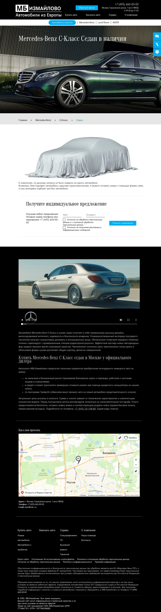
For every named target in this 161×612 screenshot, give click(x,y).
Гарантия (64, 554)
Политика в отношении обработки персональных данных (103, 559)
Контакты (86, 540)
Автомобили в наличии (62, 22)
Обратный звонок (87, 8)
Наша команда (88, 535)
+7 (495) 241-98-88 (85, 409)
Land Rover (103, 22)
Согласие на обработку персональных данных (39, 562)
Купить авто (71, 15)
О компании (131, 15)
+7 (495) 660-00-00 (127, 4)
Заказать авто (93, 15)
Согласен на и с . (82, 222)
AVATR (116, 22)
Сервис (112, 15)
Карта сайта (23, 559)
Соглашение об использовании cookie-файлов (53, 559)
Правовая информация (105, 562)
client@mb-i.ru (30, 507)
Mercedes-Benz (86, 22)
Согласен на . (82, 228)
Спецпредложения (69, 535)
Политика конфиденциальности (77, 562)
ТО (61, 540)
